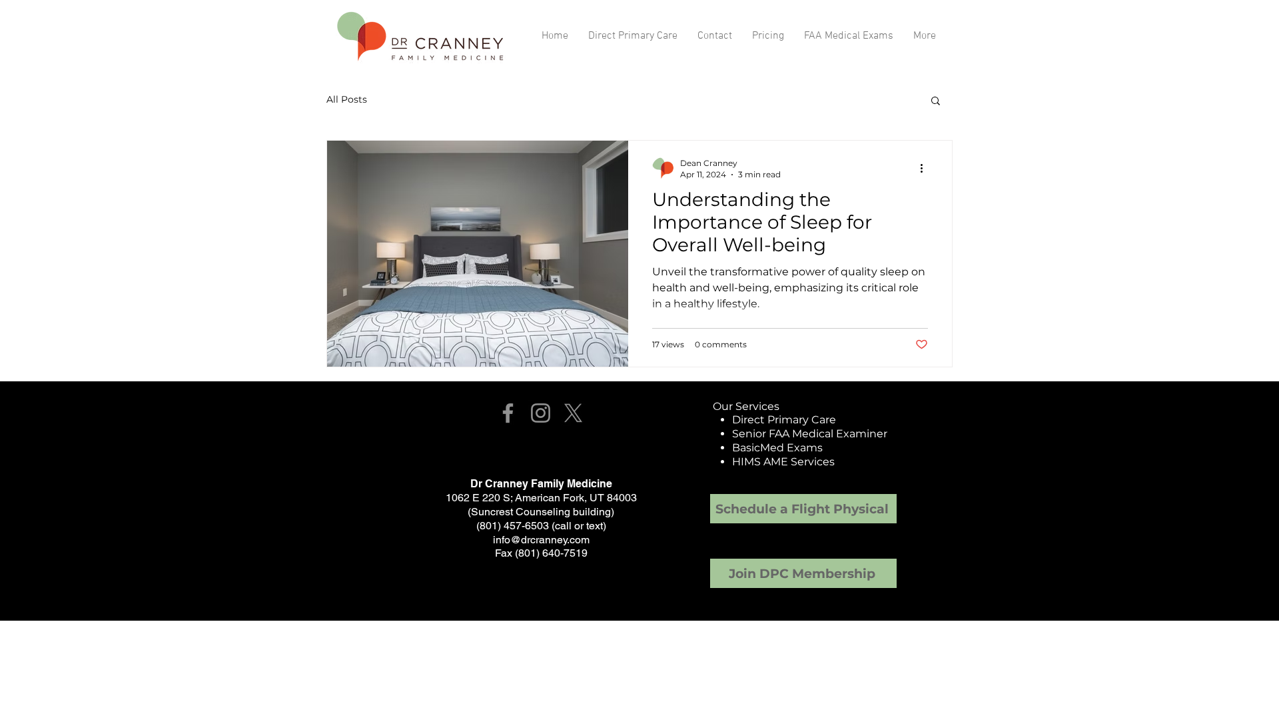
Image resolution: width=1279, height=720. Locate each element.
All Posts (346, 99)
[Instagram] (541, 413)
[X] (573, 413)
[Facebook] (508, 413)
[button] (935, 102)
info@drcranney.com (541, 539)
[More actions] (926, 168)
